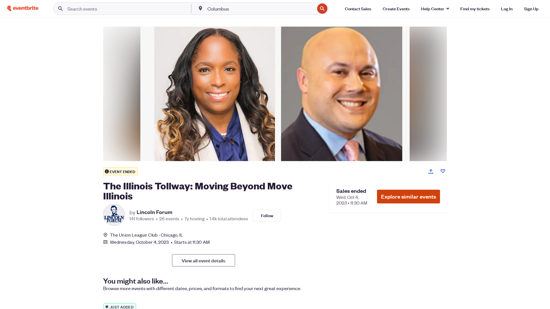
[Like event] (443, 171)
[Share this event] (431, 171)
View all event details (203, 260)
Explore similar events (408, 196)
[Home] (22, 8)
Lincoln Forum (154, 212)
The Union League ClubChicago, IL (146, 235)
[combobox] (260, 8)
